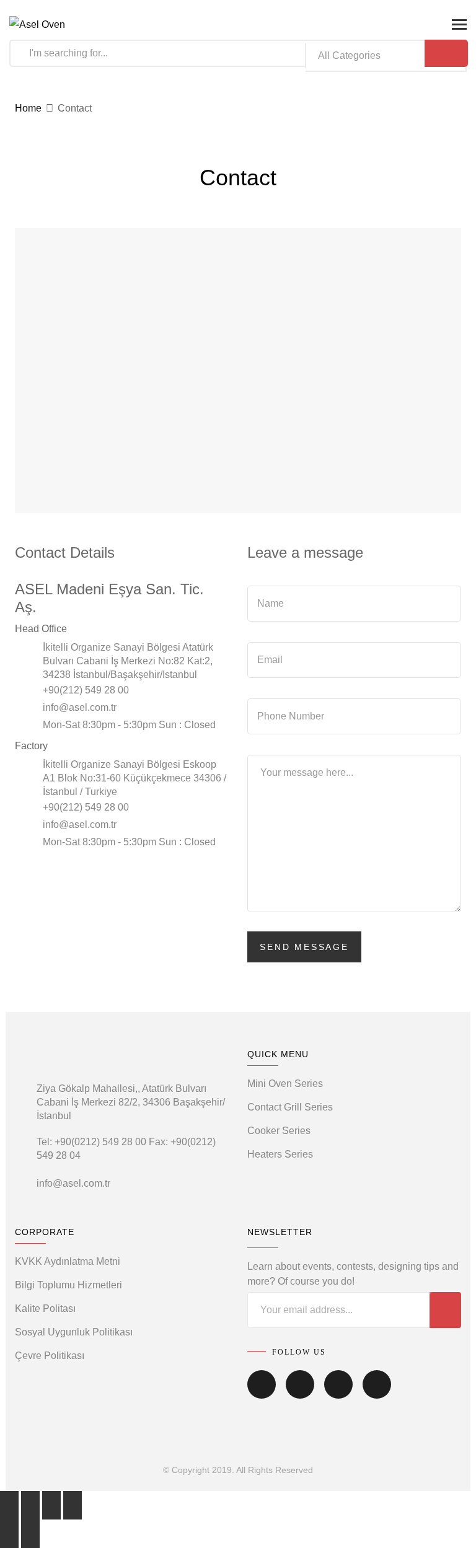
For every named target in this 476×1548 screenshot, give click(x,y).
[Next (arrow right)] (30, 1533)
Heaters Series (280, 1154)
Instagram (338, 1393)
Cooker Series (279, 1130)
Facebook (261, 1393)
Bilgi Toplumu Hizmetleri (68, 1285)
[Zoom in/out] (9, 1505)
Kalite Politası (45, 1308)
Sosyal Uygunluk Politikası (74, 1332)
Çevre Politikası (49, 1355)
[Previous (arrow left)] (9, 1533)
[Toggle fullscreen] (30, 1505)
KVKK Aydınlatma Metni (67, 1261)
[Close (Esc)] (72, 1505)
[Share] (51, 1505)
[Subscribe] (445, 1310)
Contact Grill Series (290, 1107)
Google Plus (377, 1393)
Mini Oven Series (285, 1083)
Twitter (300, 1393)
